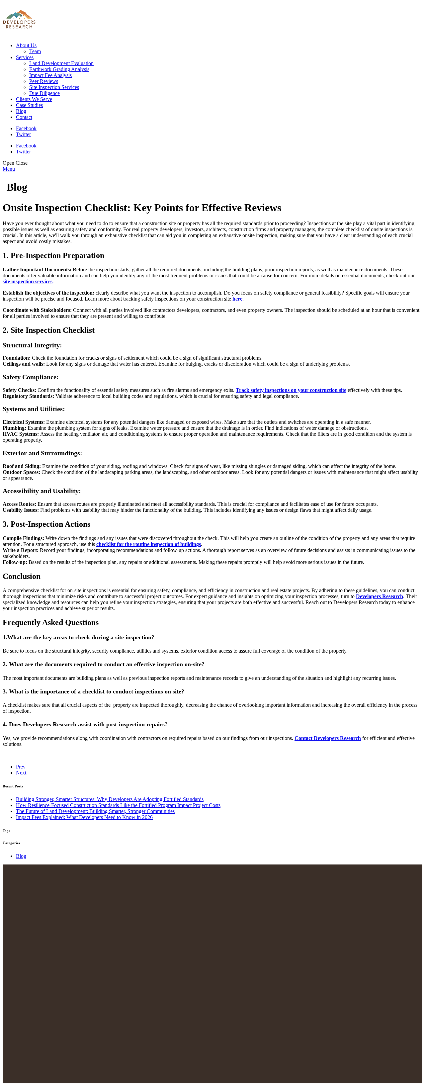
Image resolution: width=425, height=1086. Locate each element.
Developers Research (379, 596)
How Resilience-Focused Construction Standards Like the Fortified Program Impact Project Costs (118, 805)
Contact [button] (24, 117)
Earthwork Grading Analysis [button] (59, 69)
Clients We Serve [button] (34, 99)
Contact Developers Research (328, 738)
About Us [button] (26, 45)
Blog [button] (21, 111)
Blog (21, 856)
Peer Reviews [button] (43, 81)
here (237, 299)
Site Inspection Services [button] (54, 87)
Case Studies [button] (29, 105)
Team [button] (35, 51)
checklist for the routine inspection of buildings (148, 544)
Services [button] (25, 57)
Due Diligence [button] (44, 93)
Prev (21, 766)
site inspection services (27, 281)
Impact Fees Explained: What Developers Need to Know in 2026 (84, 817)
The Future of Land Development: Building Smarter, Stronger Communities (95, 811)
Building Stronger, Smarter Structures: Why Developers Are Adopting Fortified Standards (110, 799)
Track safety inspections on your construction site (291, 390)
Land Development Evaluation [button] (61, 63)
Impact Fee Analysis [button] (50, 75)
